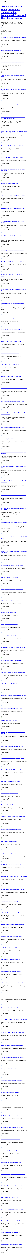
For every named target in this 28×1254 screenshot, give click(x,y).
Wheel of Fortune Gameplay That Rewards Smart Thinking (14, 1019)
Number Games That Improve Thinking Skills (11, 1162)
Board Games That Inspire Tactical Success (10, 1150)
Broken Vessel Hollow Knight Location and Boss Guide (13, 208)
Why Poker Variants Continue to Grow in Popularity (12, 1057)
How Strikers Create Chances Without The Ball (11, 341)
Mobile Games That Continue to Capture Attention (12, 1185)
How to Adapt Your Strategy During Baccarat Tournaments (14, 876)
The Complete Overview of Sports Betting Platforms (12, 1220)
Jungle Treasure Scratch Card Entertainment (10, 971)
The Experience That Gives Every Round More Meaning (13, 647)
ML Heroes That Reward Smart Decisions (10, 600)
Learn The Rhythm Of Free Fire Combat (9, 577)
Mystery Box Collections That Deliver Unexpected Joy (12, 1032)
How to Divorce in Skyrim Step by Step (9, 183)
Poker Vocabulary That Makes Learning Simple (11, 708)
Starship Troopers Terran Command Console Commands (13, 495)
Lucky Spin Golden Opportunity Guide (9, 841)
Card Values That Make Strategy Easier (9, 720)
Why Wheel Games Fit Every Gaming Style (10, 1115)
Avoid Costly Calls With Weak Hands (9, 683)
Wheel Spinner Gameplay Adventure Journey (11, 804)
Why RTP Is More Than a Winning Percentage (11, 864)
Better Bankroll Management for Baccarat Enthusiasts (13, 1174)
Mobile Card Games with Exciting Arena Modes (11, 936)
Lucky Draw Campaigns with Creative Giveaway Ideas (13, 982)
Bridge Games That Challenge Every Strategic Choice (12, 924)
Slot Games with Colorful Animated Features (10, 1139)
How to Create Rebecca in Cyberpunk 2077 (10, 353)
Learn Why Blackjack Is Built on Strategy (10, 1197)
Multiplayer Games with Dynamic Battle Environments (13, 816)
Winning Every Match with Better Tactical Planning (12, 1007)
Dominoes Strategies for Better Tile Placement (11, 1104)
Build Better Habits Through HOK (8, 612)
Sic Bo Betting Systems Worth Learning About (11, 912)
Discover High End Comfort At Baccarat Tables (11, 769)
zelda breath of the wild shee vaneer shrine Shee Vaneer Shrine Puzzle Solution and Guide (13, 117)
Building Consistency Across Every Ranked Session (12, 589)
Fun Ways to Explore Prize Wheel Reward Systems (12, 157)
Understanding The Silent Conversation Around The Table (13, 695)
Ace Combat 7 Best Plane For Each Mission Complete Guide (14, 388)
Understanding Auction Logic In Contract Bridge (11, 329)
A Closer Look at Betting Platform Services (10, 1232)
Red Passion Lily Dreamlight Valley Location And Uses (13, 438)
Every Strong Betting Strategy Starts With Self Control (13, 672)
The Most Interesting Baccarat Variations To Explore (12, 145)
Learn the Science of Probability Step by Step (10, 959)
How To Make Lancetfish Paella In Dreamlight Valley (12, 427)
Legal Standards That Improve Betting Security (11, 660)
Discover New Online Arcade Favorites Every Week (12, 1209)
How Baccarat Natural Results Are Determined (11, 50)
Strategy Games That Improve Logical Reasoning (11, 853)
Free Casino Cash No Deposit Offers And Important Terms (13, 37)
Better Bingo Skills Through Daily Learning (10, 781)
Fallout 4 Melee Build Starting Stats (8, 318)
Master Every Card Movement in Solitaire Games (11, 1080)
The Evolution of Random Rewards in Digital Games (12, 889)
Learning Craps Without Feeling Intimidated (10, 947)
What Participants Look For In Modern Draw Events (12, 250)
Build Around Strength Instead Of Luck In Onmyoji (12, 565)
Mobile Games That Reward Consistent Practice (11, 1244)
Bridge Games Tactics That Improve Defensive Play (12, 1045)
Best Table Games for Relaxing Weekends (10, 1092)
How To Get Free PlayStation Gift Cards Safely (11, 376)
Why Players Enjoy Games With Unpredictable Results (13, 195)
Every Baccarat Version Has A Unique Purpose (11, 635)
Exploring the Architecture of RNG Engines (10, 901)
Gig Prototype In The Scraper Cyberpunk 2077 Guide (12, 401)
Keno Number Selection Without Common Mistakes (12, 996)
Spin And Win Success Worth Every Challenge (11, 829)
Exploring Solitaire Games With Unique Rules (11, 364)
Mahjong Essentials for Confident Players (10, 1068)
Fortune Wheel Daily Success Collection (9, 793)
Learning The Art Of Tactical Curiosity (9, 624)
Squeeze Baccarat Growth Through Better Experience (12, 758)
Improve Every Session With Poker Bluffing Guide (12, 746)
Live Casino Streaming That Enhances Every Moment (12, 1127)
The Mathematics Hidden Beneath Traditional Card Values (13, 261)
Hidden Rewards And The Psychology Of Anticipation (12, 62)
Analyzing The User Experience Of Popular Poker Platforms (14, 104)
